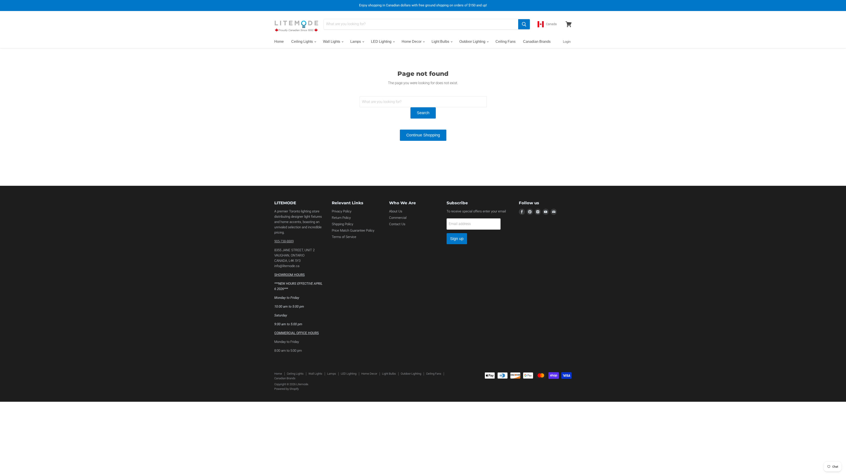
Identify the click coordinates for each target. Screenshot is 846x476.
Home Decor (412, 41)
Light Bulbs (441, 41)
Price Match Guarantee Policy (353, 230)
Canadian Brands (537, 41)
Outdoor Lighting (472, 41)
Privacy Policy (341, 211)
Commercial (397, 218)
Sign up (457, 238)
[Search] (524, 24)
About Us (395, 211)
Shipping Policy (342, 224)
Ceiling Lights (302, 41)
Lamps (356, 41)
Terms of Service (344, 237)
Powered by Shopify (286, 388)
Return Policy (341, 218)
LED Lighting (381, 41)
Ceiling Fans (505, 41)
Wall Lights (332, 41)
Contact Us (397, 224)
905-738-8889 (284, 241)
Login (567, 41)
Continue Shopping (423, 135)
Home (279, 41)
